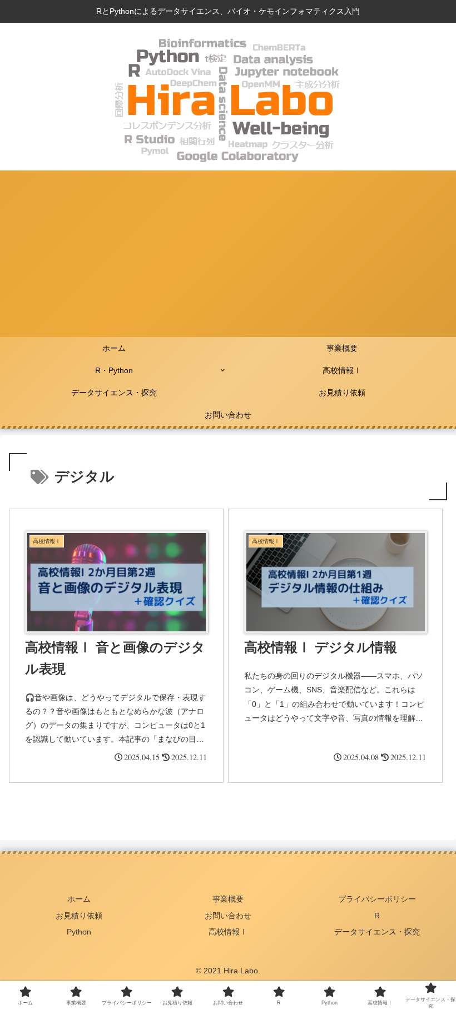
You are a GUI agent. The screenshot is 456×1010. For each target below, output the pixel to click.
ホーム (79, 899)
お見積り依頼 (79, 915)
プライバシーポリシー (377, 899)
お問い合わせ (228, 915)
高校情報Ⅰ (228, 931)
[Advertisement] (228, 253)
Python (79, 931)
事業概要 (228, 899)
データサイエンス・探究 (377, 931)
